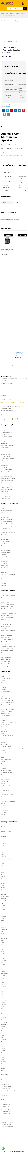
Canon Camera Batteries (7, 604)
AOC (2, 931)
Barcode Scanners (6, 759)
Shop (7, 13)
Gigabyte (3, 903)
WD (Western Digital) (6, 859)
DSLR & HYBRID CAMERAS (8, 595)
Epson (2, 914)
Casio (2, 1052)
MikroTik (3, 1037)
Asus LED (3, 534)
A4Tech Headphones (6, 772)
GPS (2, 792)
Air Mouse (3, 763)
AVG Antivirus (4, 559)
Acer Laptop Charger (6, 471)
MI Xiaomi (3, 1061)
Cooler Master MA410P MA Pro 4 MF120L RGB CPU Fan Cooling (7, 249)
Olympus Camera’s (6, 657)
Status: (4, 59)
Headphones (4, 810)
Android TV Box (5, 724)
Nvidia (2, 918)
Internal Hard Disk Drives (7, 702)
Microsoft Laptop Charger (8, 478)
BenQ (2, 907)
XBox (2, 1057)
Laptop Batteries (5, 434)
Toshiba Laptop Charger (7, 482)
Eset (2, 949)
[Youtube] (9, 419)
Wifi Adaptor (4, 729)
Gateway (3, 1000)
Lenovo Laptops (5, 454)
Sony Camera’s (5, 637)
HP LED (3, 530)
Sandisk (3, 889)
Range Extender (5, 777)
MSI (2, 1008)
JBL (2, 993)
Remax (3, 925)
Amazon (3, 1044)
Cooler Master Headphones (8, 574)
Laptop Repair (5, 1084)
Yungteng (3, 1024)
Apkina (3, 1026)
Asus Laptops (4, 491)
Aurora (3, 944)
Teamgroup (4, 1022)
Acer (2, 861)
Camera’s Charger (5, 661)
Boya (2, 1066)
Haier (2, 1059)
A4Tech (3, 905)
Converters (4, 720)
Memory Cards (5, 713)
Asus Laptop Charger (6, 498)
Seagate (3, 883)
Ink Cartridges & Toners (7, 794)
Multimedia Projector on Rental (9, 1090)
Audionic (18, 13)
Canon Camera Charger (7, 648)
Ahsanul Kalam (5, 896)
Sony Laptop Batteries (7, 469)
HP (2, 841)
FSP (2, 1046)
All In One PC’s (5, 567)
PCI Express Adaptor (6, 770)
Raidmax (3, 1039)
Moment (3, 947)
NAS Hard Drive (5, 766)
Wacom (3, 1068)
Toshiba (3, 887)
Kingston (3, 856)
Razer (2, 1006)
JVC (2, 1015)
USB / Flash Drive (5, 698)
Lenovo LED (4, 561)
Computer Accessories (7, 1126)
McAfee (3, 922)
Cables (3, 537)
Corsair (3, 870)
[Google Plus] (7, 419)
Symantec (3, 971)
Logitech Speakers (6, 746)
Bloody (3, 1063)
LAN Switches (4, 752)
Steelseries (4, 1004)
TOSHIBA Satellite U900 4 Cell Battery (20, 353)
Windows (3, 585)
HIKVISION (4, 929)
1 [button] (12, 365)
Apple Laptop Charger (7, 485)
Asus (2, 854)
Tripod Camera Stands (7, 615)
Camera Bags (4, 666)
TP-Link (3, 874)
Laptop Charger (5, 438)
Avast (2, 962)
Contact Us (4, 1095)
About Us (3, 1079)
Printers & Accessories (7, 1128)
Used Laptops (5, 447)
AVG (2, 995)
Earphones (4, 731)
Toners (3, 807)
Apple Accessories (6, 755)
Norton (3, 936)
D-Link (3, 892)
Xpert (2, 911)
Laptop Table (4, 493)
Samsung (3, 894)
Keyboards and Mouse (7, 510)
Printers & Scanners (6, 682)
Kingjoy (3, 958)
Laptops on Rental (6, 1086)
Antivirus (3, 548)
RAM (2, 576)
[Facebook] (1, 419)
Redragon (3, 975)
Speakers (12, 13)
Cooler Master (5, 878)
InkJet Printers (5, 737)
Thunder (3, 1070)
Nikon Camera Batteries (7, 606)
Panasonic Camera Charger (8, 646)
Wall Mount (4, 788)
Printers (3, 680)
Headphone (4, 687)
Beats (2, 966)
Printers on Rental (6, 1088)
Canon (2, 872)
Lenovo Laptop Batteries (7, 449)
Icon (2, 1028)
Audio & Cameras (5, 626)
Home (2, 13)
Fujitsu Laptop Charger (7, 487)
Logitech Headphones (7, 735)
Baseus (3, 964)
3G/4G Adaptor (5, 799)
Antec (2, 951)
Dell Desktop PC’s (5, 550)
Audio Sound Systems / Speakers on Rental (12, 1093)
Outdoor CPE (4, 781)
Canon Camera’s (5, 602)
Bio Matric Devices (6, 831)
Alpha (2, 1011)
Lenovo (3, 850)
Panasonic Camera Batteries (8, 613)
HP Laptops (4, 441)
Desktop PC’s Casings (6, 526)
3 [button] (15, 365)
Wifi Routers (4, 718)
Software (3, 583)
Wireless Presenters (6, 785)
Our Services (4, 1082)
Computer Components (7, 1122)
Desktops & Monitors (6, 1120)
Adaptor (3, 814)
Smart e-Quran (5, 726)
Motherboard (4, 565)
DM (2, 984)
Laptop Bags (4, 443)
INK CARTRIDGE (5, 715)
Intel (2, 997)
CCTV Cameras (5, 829)
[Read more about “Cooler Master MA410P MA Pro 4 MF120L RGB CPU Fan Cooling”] (5, 245)
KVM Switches (5, 790)
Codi (2, 1013)
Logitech (3, 852)
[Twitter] (4, 419)
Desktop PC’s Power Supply (8, 532)
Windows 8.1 (4, 570)
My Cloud (3, 768)
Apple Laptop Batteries (7, 445)
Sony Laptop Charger (6, 489)
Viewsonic (3, 881)
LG (2, 989)
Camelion (3, 960)
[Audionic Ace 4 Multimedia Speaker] (3, 110)
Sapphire (3, 986)
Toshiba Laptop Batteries (8, 463)
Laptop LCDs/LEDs (6, 456)
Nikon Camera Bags (6, 624)
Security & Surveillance (7, 826)
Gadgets (3, 757)
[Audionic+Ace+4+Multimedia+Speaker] (7, 110)
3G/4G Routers (5, 779)
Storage (3, 545)
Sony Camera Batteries (7, 608)
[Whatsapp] (17, 419)
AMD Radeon (4, 1033)
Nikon (2, 863)
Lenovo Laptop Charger (7, 458)
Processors (4, 563)
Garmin (3, 733)
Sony (2, 867)
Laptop (3, 1117)
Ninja (2, 920)
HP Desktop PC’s (5, 528)
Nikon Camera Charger (7, 650)
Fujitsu (3, 942)
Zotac (2, 1041)
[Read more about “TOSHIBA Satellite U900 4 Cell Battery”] (19, 350)
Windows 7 (4, 572)
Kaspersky (3, 900)
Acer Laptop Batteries (7, 452)
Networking (4, 812)
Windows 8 (4, 554)
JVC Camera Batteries (7, 639)
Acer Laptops (4, 474)
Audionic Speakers (6, 691)
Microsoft (3, 898)
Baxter (3, 1050)
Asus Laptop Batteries (7, 480)
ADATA (3, 876)
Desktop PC (4, 508)
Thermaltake (4, 938)
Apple (2, 865)
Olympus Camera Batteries (8, 641)
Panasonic (3, 916)
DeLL (2, 845)
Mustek (3, 1002)
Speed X (3, 927)
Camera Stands (5, 663)
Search (25, 8)
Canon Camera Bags (6, 635)
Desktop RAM (4, 539)
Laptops (3, 430)
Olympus (3, 1017)
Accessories (4, 774)
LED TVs (3, 685)
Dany (2, 885)
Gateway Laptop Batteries (8, 496)
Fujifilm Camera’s (5, 659)
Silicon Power (4, 973)
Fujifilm (3, 982)
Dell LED (3, 543)
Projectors (4, 676)
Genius (3, 953)
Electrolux (3, 1055)
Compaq (3, 1030)
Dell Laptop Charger (6, 476)
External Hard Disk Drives (7, 523)
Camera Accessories (6, 652)
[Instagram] (12, 419)
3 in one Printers (5, 740)
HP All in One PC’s (5, 541)
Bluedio (3, 991)
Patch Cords (4, 744)
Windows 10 (4, 556)
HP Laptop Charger (6, 460)
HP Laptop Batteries (6, 432)
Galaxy (3, 1048)
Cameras (3, 597)
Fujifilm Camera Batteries (7, 619)
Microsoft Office (5, 552)
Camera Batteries (5, 611)
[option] (7, 246)
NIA (2, 969)
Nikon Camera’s (5, 600)
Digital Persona (5, 980)
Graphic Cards (4, 515)
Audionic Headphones (7, 519)
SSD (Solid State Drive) (7, 512)
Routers (3, 796)
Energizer (3, 1019)
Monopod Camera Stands (8, 622)
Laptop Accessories (6, 1124)
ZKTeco (3, 955)
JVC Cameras (4, 655)
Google (3, 978)
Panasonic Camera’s (6, 633)
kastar (2, 1035)
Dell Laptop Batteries (7, 436)
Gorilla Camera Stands (7, 617)
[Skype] (15, 419)
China (2, 848)
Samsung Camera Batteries (8, 644)
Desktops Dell (4, 517)
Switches (3, 816)
